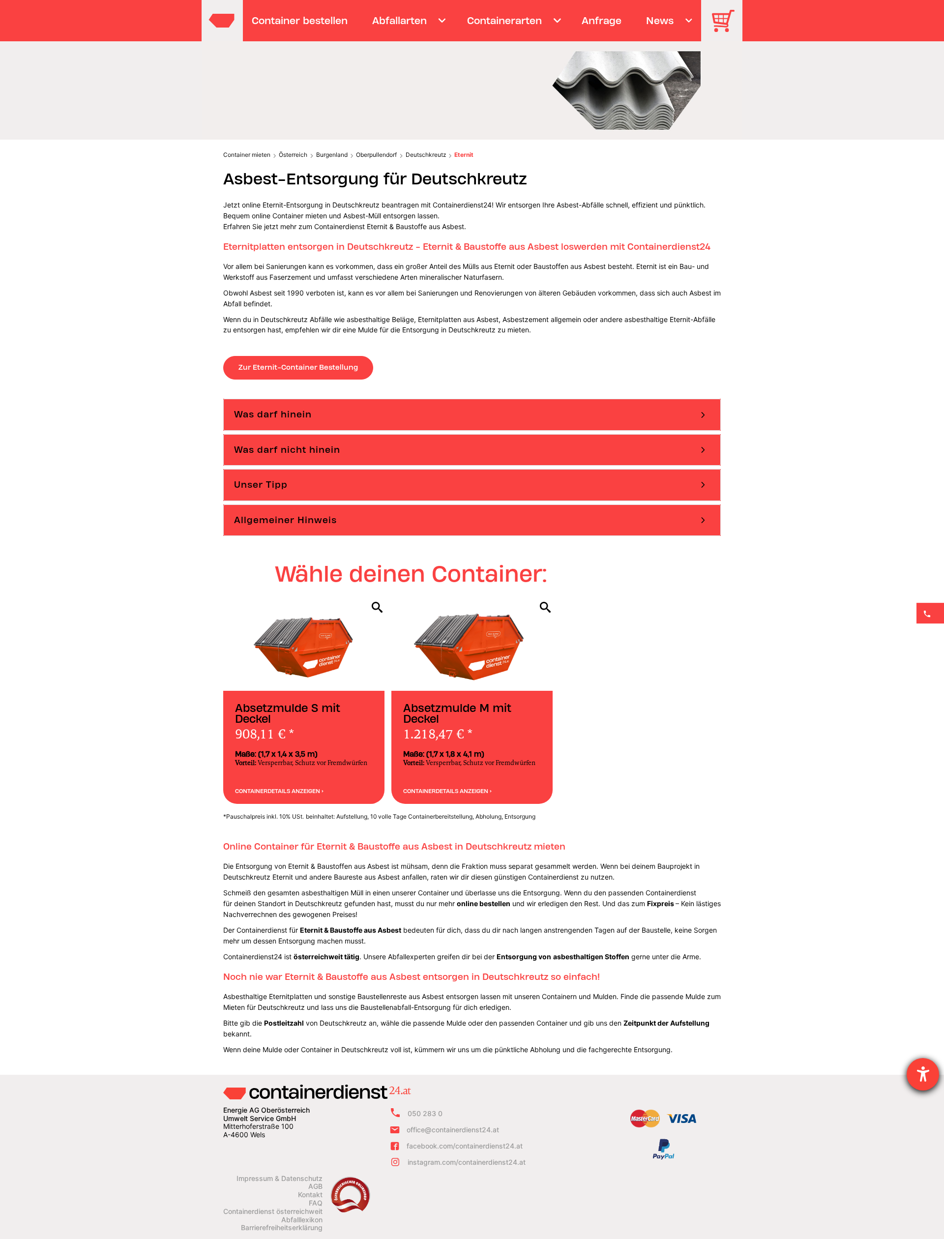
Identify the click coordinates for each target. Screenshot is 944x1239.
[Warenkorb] (726, 28)
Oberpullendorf (376, 154)
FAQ (316, 1203)
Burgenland (332, 154)
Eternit (463, 154)
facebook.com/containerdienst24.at (465, 1146)
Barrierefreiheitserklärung (282, 1228)
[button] (472, 414)
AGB (315, 1186)
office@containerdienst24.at (453, 1129)
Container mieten (246, 154)
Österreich (293, 154)
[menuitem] (299, 20)
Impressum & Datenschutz (279, 1178)
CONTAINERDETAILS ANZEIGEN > (279, 791)
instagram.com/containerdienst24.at (467, 1162)
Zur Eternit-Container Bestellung (298, 367)
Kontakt (310, 1195)
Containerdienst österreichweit (273, 1211)
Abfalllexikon (302, 1220)
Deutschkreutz (426, 154)
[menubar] (470, 20)
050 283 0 (425, 1113)
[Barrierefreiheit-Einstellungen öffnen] (923, 1074)
